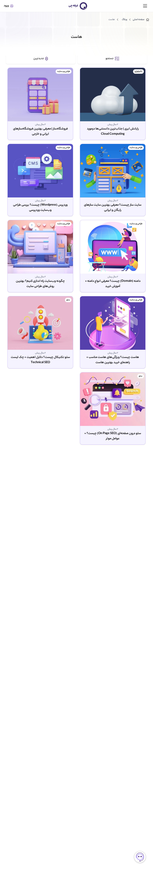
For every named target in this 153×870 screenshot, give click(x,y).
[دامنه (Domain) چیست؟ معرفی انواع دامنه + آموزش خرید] (112, 247)
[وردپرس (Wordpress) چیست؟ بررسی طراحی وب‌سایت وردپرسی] (40, 170)
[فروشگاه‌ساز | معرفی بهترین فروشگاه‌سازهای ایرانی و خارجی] (40, 94)
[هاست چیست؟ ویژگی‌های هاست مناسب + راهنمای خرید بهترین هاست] (112, 323)
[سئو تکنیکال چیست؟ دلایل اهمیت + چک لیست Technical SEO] (40, 323)
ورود (6, 6)
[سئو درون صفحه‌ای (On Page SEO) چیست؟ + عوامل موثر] (112, 399)
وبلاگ (124, 20)
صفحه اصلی (138, 20)
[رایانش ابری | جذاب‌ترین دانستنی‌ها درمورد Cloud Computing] (112, 94)
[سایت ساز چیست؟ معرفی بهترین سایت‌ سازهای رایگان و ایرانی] (112, 170)
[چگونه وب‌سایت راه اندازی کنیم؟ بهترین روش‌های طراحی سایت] (40, 247)
